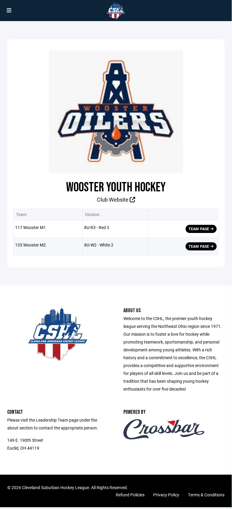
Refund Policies (130, 495)
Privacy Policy (166, 495)
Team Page (199, 228)
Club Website (113, 199)
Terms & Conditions (206, 495)
